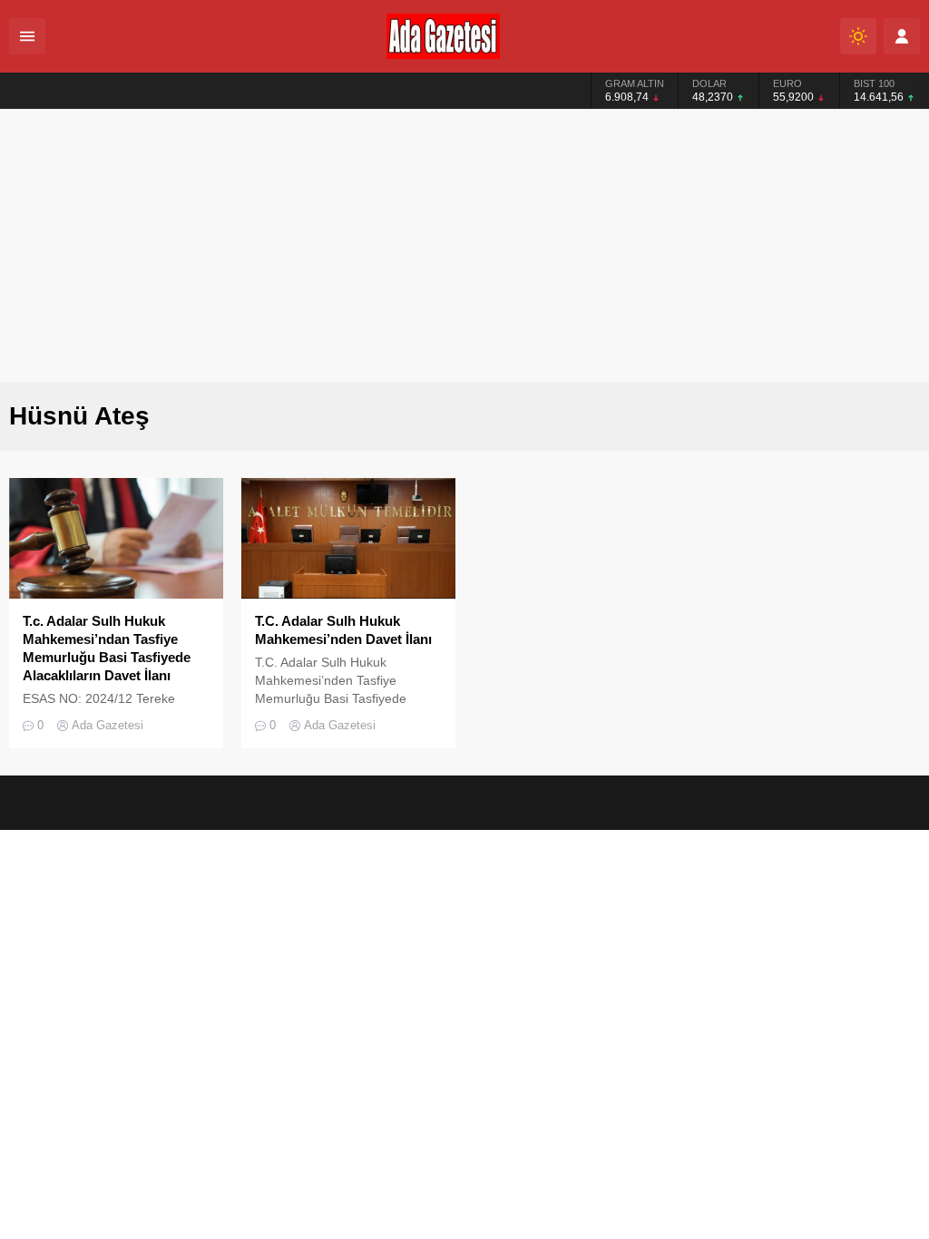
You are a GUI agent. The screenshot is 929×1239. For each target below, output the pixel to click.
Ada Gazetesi (107, 725)
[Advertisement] (464, 246)
